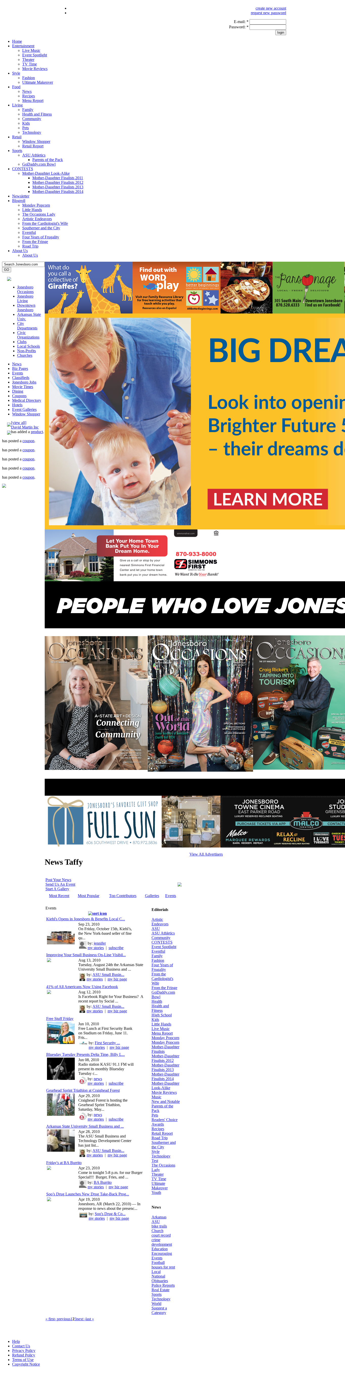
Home (17, 41)
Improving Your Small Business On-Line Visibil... (86, 955)
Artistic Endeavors (37, 219)
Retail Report (32, 146)
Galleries (152, 896)
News (27, 91)
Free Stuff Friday (59, 1018)
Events (17, 373)
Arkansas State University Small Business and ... (85, 1126)
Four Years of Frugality (40, 237)
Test (155, 1161)
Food (16, 87)
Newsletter (20, 196)
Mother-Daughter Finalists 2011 (57, 178)
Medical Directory (26, 400)
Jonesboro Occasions (25, 289)
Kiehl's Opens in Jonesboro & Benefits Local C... (85, 919)
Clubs (22, 342)
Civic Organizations (28, 334)
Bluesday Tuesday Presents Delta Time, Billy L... (85, 1054)
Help (16, 1341)
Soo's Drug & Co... (110, 1214)
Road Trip (30, 246)
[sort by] (97, 913)
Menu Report (32, 100)
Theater (28, 59)
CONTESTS (22, 169)
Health (157, 1001)
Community (31, 119)
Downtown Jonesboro (26, 307)
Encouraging (162, 1253)
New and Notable (166, 1101)
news (98, 1079)
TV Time (29, 64)
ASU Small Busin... (108, 974)
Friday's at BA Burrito (64, 1163)
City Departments (27, 325)
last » (90, 1319)
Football (158, 1262)
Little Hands (32, 210)
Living (17, 105)
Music (156, 1097)
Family (27, 109)
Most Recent (59, 896)
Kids (26, 123)
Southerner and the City (41, 228)
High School (162, 1015)
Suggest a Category (159, 1310)
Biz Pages (20, 368)
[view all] (18, 422)
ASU (156, 928)
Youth (156, 1192)
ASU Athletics (33, 155)
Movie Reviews (34, 68)
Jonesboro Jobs (24, 382)
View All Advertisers (206, 854)
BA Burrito (103, 1182)
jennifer (100, 943)
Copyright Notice (26, 1364)
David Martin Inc (25, 427)
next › (81, 1319)
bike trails (159, 1226)
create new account (271, 8)
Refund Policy (23, 1355)
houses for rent (163, 1267)
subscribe (116, 948)
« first (50, 1319)
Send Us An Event (60, 884)
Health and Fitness (37, 114)
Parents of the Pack (47, 160)
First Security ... (107, 1043)
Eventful (29, 232)
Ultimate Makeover (37, 82)
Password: (239, 27)
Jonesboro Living (25, 298)
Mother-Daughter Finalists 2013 (57, 187)
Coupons (19, 396)
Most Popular (88, 896)
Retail (16, 137)
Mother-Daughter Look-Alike (46, 173)
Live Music (31, 50)
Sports (17, 150)
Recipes (28, 96)
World (156, 1303)
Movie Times (22, 387)
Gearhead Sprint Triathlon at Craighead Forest (83, 1090)
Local (156, 1271)
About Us (20, 251)
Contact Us (21, 1346)
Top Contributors (122, 896)
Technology (31, 132)
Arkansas (159, 1217)
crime (156, 1240)
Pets (25, 128)
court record (161, 1235)
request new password (268, 13)
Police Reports (163, 1285)
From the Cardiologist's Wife (45, 223)
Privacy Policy (23, 1350)
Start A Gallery (57, 889)
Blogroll (18, 200)
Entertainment (23, 46)
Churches (24, 355)
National (158, 1276)
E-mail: (241, 21)
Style (16, 73)
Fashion (28, 78)
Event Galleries (24, 409)
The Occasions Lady (38, 214)
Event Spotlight (34, 55)
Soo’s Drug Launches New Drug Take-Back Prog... (87, 1194)
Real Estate (160, 1290)
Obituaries (160, 1281)
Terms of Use (23, 1359)
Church (157, 1231)
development (162, 1244)
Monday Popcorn (36, 205)
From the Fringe (35, 241)
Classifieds (20, 377)
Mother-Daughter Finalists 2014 (57, 191)
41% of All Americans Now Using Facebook (82, 987)
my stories (96, 948)
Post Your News (58, 880)
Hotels (17, 405)
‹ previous (62, 1319)
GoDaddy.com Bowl (39, 164)
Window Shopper (36, 141)
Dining (17, 391)
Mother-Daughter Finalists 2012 (57, 182)
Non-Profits (26, 351)
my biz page (117, 979)
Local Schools (28, 346)
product (37, 432)
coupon (28, 441)
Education (160, 1249)
